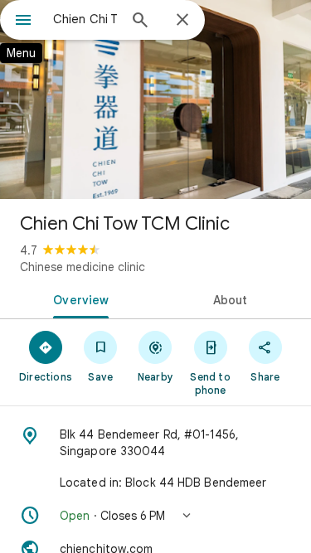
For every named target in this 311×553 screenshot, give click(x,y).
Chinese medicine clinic (82, 267)
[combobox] (85, 19)
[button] (155, 515)
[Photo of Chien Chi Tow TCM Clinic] (155, 99)
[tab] (78, 298)
